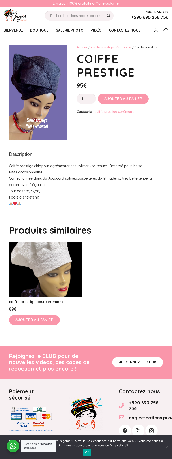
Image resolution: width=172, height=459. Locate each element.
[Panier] (166, 30)
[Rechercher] (109, 16)
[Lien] (156, 30)
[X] (138, 431)
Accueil (82, 47)
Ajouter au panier (123, 98)
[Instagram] (151, 431)
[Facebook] (125, 431)
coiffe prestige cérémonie (111, 47)
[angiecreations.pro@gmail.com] (124, 418)
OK (87, 452)
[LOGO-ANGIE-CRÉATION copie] (16, 15)
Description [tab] (20, 154)
